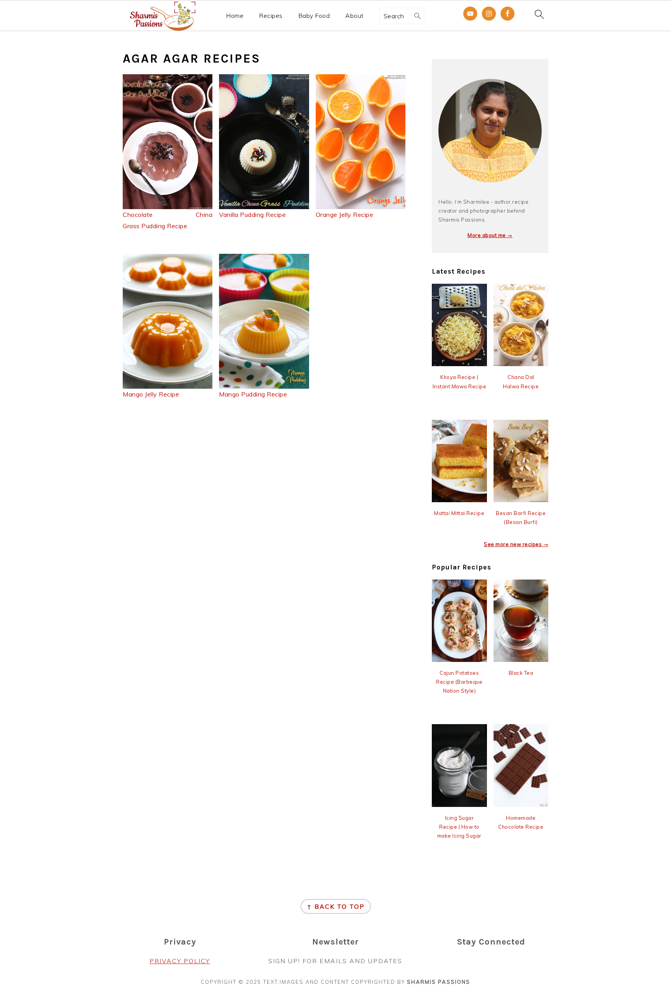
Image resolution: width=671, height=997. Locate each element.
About (354, 15)
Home (234, 15)
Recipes (271, 15)
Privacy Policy (179, 961)
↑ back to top (336, 906)
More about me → (490, 235)
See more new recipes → (516, 544)
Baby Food (314, 15)
